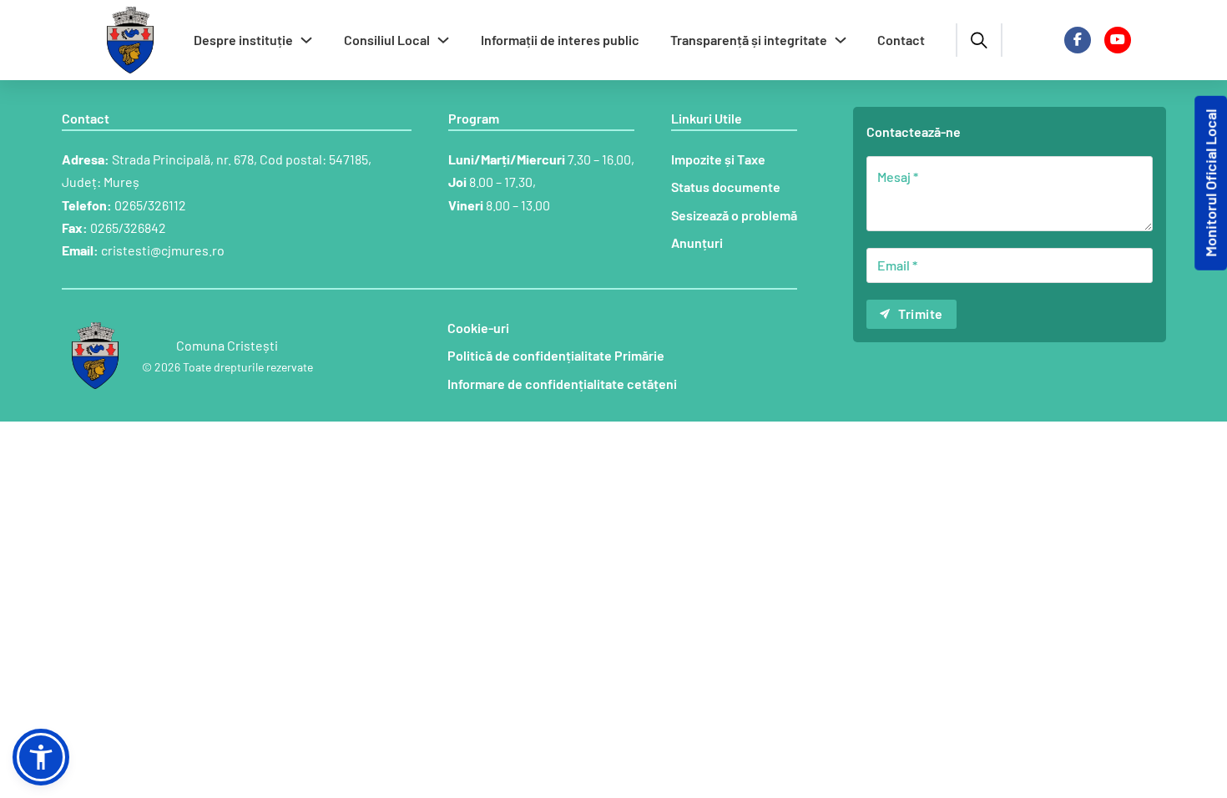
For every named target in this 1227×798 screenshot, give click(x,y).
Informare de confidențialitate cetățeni (562, 383)
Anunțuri (697, 242)
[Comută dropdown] (306, 40)
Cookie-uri (478, 328)
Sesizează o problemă (734, 215)
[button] (41, 757)
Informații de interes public (560, 40)
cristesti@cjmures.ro (163, 250)
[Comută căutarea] (979, 40)
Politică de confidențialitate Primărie (555, 355)
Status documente (725, 186)
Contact (901, 40)
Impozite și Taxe (718, 159)
